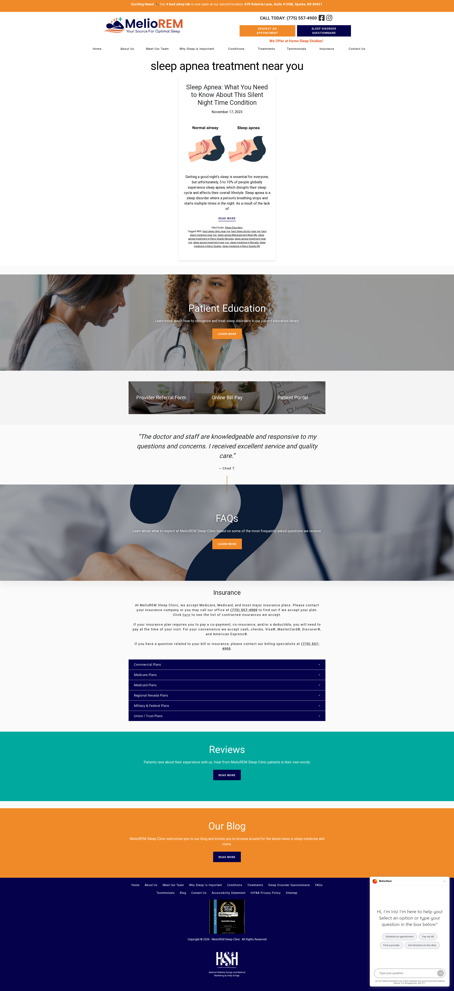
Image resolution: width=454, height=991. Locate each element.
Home (97, 49)
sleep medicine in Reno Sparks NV (241, 246)
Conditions (236, 49)
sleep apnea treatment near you (211, 242)
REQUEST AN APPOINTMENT (267, 31)
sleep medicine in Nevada (244, 242)
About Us (127, 49)
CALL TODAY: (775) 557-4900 (288, 18)
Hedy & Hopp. (233, 975)
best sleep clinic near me (216, 231)
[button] (227, 664)
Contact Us (357, 49)
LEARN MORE (227, 334)
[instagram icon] (329, 18)
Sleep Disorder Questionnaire (324, 31)
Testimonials (296, 49)
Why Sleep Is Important (196, 49)
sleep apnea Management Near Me (237, 235)
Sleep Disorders (234, 227)
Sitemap (291, 893)
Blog (183, 893)
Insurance (326, 49)
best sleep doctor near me (246, 231)
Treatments (266, 49)
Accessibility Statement (228, 893)
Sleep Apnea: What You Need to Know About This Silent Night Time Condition (227, 94)
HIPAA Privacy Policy (266, 893)
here (186, 615)
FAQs (319, 885)
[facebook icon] (321, 18)
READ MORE (227, 218)
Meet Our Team (157, 49)
